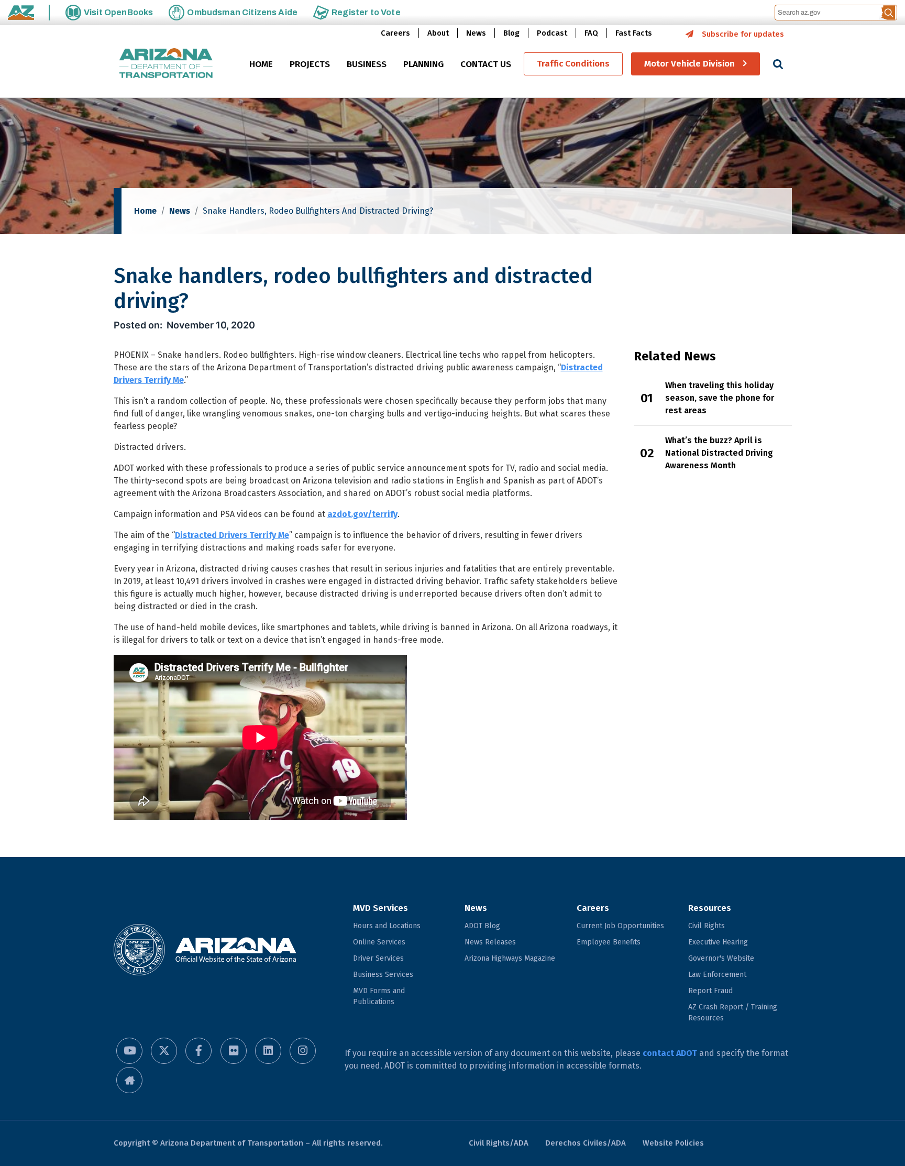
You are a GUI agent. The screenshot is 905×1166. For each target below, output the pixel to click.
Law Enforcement (717, 974)
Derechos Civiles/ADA (585, 1143)
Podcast (552, 33)
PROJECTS (310, 64)
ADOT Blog (482, 925)
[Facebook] (198, 1051)
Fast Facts (633, 33)
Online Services (379, 942)
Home (145, 211)
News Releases (490, 942)
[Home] (166, 64)
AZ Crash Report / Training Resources (732, 1012)
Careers (395, 33)
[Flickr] (233, 1051)
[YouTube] (129, 1051)
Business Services (383, 974)
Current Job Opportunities (620, 925)
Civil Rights (706, 925)
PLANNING (423, 64)
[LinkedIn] (268, 1051)
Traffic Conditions (573, 64)
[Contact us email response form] (129, 1080)
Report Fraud (710, 990)
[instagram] (303, 1051)
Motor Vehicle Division (689, 64)
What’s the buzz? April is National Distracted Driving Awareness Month (719, 452)
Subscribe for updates (743, 34)
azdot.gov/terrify (362, 514)
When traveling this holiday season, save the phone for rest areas (719, 397)
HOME (261, 64)
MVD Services (380, 908)
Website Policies (673, 1143)
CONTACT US (485, 64)
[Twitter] (164, 1051)
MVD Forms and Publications (379, 996)
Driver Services (378, 958)
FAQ (591, 33)
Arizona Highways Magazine (510, 958)
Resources (709, 908)
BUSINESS (367, 64)
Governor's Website (721, 958)
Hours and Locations (387, 925)
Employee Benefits (609, 942)
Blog (511, 33)
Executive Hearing (718, 942)
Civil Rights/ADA (498, 1143)
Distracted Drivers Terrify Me (232, 535)
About (438, 33)
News (476, 33)
